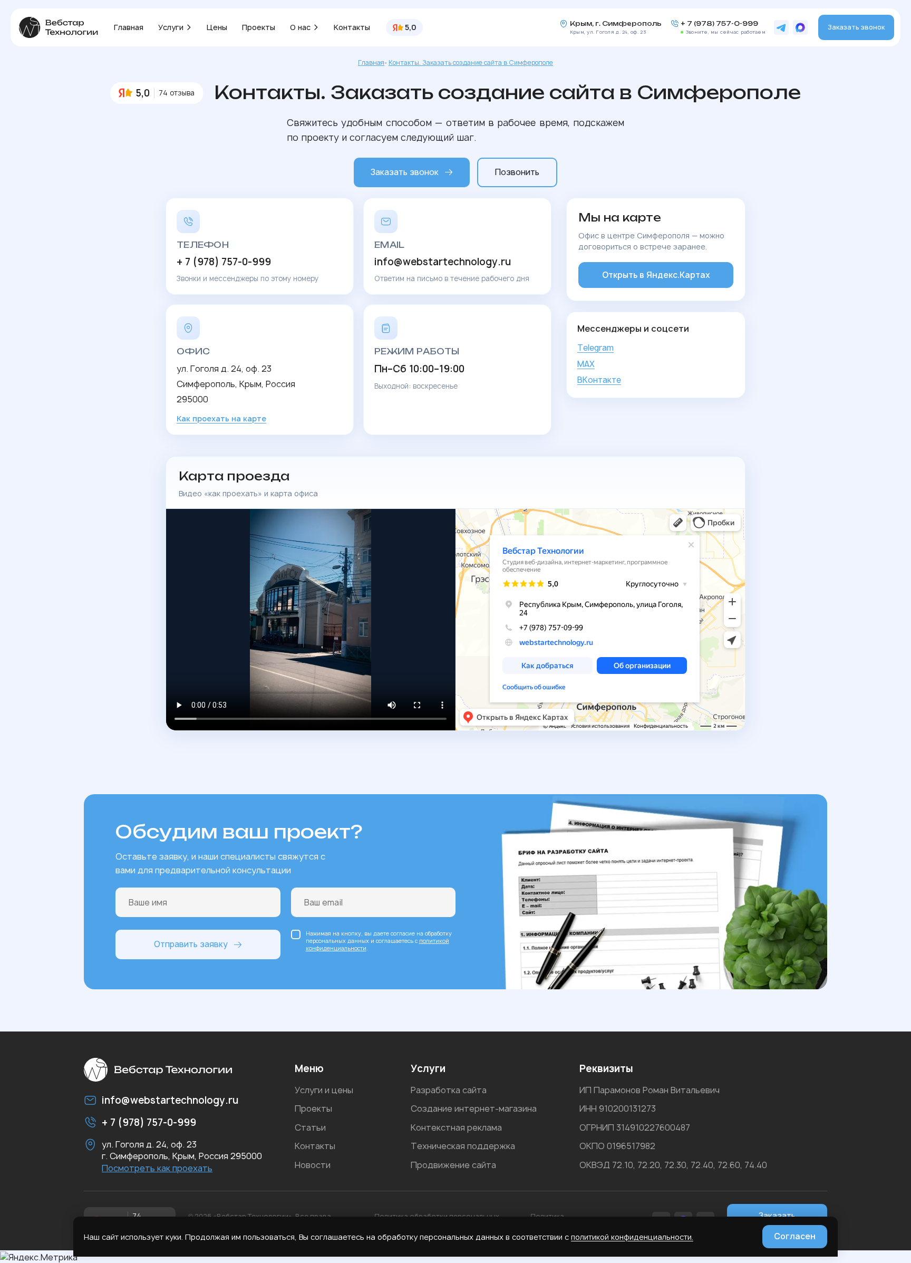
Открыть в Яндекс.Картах (656, 275)
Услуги (170, 27)
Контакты (352, 27)
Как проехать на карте (221, 418)
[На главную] (58, 27)
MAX (586, 364)
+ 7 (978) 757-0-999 (719, 24)
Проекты (258, 27)
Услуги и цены (324, 1090)
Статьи (310, 1127)
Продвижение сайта (453, 1165)
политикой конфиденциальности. (632, 1237)
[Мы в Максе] (800, 27)
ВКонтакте (599, 379)
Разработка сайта (449, 1090)
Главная (128, 27)
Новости (313, 1165)
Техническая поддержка (463, 1146)
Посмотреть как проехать (157, 1168)
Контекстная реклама (456, 1127)
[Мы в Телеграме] (781, 27)
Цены (217, 27)
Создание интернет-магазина (474, 1108)
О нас (300, 27)
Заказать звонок (856, 27)
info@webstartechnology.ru (442, 262)
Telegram (595, 347)
